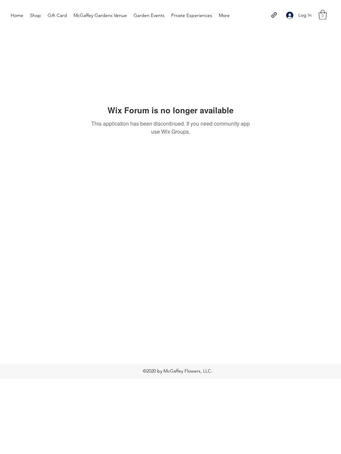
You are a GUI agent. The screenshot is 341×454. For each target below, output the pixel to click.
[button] (323, 15)
